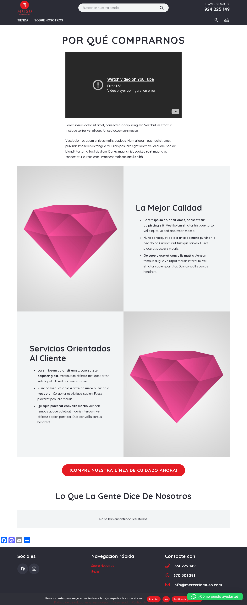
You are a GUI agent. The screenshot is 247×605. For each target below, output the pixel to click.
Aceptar (154, 599)
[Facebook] (22, 568)
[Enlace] (24, 8)
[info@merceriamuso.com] (169, 584)
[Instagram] (34, 568)
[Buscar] (161, 7)
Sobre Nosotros (102, 566)
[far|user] (216, 20)
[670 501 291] (169, 575)
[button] (215, 596)
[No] (242, 599)
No (166, 599)
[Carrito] (227, 20)
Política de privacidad (187, 599)
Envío (95, 572)
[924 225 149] (169, 565)
